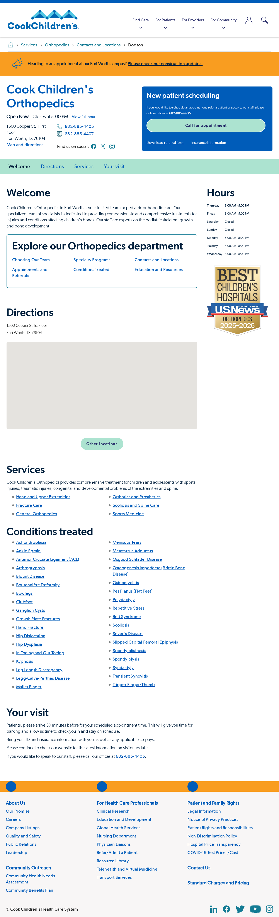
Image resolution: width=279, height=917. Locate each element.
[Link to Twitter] (103, 146)
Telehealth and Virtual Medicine (127, 869)
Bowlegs (24, 593)
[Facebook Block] (226, 909)
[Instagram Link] (269, 909)
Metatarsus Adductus (133, 550)
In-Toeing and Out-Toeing (40, 652)
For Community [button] (224, 20)
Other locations (101, 443)
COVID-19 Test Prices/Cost (212, 852)
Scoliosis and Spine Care (136, 505)
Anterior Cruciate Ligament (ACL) (47, 559)
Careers (13, 819)
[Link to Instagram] (112, 146)
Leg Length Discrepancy (39, 669)
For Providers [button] (193, 20)
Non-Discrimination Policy (212, 836)
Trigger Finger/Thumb (134, 684)
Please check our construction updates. (165, 63)
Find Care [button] (141, 20)
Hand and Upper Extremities (43, 496)
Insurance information (208, 142)
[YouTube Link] (255, 909)
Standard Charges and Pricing (218, 882)
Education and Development (124, 819)
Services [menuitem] (84, 166)
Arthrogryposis (30, 567)
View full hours (84, 116)
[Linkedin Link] (214, 909)
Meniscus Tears (127, 542)
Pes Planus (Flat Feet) (133, 591)
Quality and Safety (23, 836)
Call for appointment (206, 125)
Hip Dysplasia (29, 644)
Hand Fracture (30, 627)
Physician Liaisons (114, 844)
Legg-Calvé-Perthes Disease (43, 678)
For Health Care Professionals (127, 803)
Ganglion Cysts (30, 610)
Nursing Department (116, 836)
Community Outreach (28, 867)
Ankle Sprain (28, 550)
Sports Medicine (128, 513)
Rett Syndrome (127, 616)
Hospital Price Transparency (213, 844)
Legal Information (204, 811)
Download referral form (165, 142)
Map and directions (25, 144)
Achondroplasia (31, 542)
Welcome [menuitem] (19, 166)
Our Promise (18, 811)
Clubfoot (24, 601)
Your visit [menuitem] (114, 166)
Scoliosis (121, 625)
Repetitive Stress (129, 608)
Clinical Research (113, 811)
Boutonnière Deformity (38, 584)
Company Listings (22, 827)
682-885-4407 (79, 133)
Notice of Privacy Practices (212, 819)
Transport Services (114, 877)
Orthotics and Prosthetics (137, 496)
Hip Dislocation (30, 635)
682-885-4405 (79, 126)
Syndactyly (123, 667)
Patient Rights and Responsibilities (220, 827)
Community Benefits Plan (29, 890)
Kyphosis (24, 661)
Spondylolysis (126, 659)
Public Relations (21, 844)
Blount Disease (30, 576)
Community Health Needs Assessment (30, 879)
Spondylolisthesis (129, 650)
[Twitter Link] (240, 909)
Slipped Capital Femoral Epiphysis (145, 642)
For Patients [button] (165, 20)
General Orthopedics (36, 513)
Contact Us (198, 867)
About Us (15, 803)
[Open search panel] (264, 20)
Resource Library (113, 860)
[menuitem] (140, 20)
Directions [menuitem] (52, 166)
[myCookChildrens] (249, 20)
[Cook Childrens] (41, 20)
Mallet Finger (29, 686)
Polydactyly (124, 599)
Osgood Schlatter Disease (137, 559)
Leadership (16, 852)
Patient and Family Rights (213, 803)
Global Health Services (118, 827)
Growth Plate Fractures (38, 618)
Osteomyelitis (126, 582)
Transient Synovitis (130, 676)
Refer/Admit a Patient (117, 852)
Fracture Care (29, 505)
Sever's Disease (128, 633)
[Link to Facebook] (94, 146)
